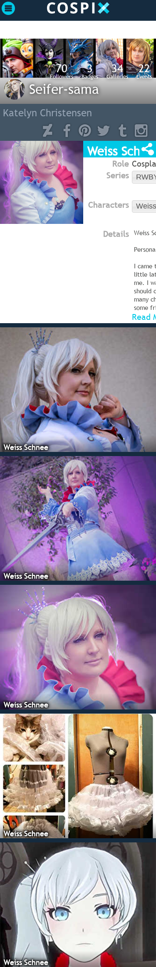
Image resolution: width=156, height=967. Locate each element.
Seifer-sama (64, 89)
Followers (61, 71)
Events (144, 71)
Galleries (117, 71)
